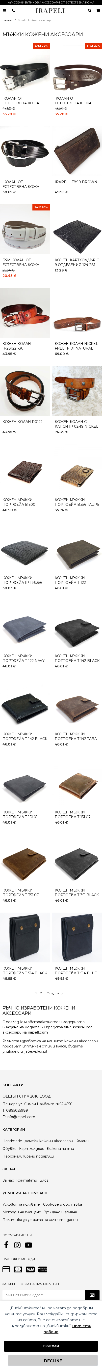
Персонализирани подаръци (28, 1156)
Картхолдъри (31, 1148)
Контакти (26, 1180)
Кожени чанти (60, 1148)
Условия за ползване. (21, 1204)
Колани (82, 1141)
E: (4, 1117)
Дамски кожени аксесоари (49, 1141)
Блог (44, 1180)
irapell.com (38, 1032)
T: (3, 1110)
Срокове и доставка (62, 1204)
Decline (53, 1361)
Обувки (9, 1148)
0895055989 (13, 10)
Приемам (51, 1346)
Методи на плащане (21, 1212)
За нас (8, 1180)
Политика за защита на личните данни (40, 1220)
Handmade (12, 1141)
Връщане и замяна (60, 1212)
